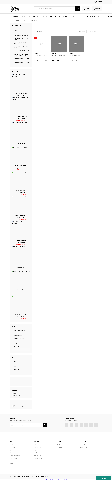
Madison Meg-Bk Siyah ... (21, 289)
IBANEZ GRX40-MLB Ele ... (21, 141)
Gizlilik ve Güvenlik (38, 455)
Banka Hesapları (37, 447)
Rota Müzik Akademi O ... (21, 93)
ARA (78, 8)
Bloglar (35, 450)
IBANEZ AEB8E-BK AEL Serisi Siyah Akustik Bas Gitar (75, 56)
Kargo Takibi (13, 461)
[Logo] (14, 9)
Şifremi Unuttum (14, 450)
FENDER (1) (17, 395)
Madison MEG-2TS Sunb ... (21, 314)
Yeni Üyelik (12, 444)
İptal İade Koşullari (38, 458)
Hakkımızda (36, 444)
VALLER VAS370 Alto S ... (21, 240)
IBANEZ (36, 53)
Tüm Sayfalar (26, 349)
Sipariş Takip (60, 447)
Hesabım (59, 444)
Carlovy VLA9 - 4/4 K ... (21, 265)
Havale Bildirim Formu (15, 455)
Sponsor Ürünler (84, 444)
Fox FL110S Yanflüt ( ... (21, 190)
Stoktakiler (39, 31)
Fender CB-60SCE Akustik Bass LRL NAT (58, 56)
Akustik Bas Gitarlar (33, 20)
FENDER (54, 53)
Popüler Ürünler (84, 447)
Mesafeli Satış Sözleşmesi (40, 453)
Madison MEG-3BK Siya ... (21, 215)
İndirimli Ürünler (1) (19, 406)
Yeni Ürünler (83, 453)
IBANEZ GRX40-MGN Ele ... (21, 165)
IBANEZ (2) (17, 393)
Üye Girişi (12, 447)
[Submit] (45, 425)
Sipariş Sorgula (13, 458)
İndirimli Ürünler (84, 450)
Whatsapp (104, 478)
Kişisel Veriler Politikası (39, 461)
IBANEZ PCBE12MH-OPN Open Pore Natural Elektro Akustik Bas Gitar (41, 56)
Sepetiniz (59, 453)
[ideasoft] (48, 480)
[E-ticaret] (55, 480)
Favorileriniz (60, 450)
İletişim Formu (13, 453)
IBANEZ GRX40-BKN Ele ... (21, 116)
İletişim (11, 463)
